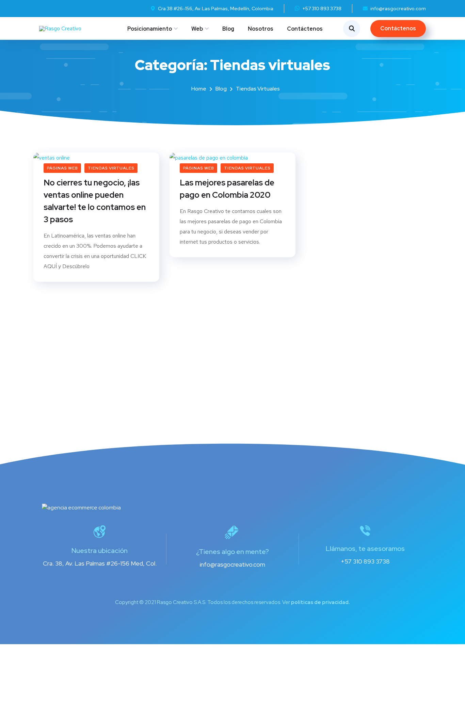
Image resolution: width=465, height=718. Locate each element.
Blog (228, 28)
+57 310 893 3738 (321, 8)
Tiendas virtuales (111, 168)
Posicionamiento (149, 28)
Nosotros (260, 28)
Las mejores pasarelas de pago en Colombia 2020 (227, 188)
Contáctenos (305, 28)
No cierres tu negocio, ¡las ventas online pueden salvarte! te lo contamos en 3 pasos (95, 201)
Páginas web (62, 168)
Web (197, 28)
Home (198, 88)
